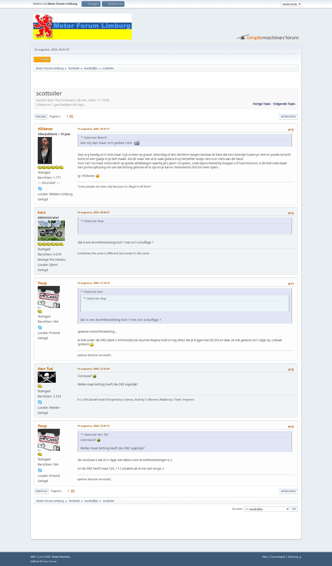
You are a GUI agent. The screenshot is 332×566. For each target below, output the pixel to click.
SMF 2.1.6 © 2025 (40, 556)
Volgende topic (284, 104)
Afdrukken (288, 116)
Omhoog (41, 491)
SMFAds (34, 561)
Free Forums (49, 561)
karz (42, 212)
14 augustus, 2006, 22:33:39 (93, 368)
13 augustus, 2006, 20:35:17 (93, 128)
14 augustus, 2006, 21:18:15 (93, 283)
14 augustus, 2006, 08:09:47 (93, 212)
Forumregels (277, 556)
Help (264, 556)
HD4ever (45, 128)
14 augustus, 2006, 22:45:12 (93, 425)
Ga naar (237, 509)
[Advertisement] (87, 80)
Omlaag (40, 116)
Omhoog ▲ (295, 556)
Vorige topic (262, 104)
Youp (42, 283)
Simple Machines (61, 556)
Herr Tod (45, 368)
